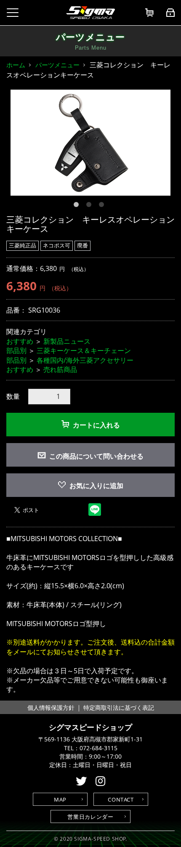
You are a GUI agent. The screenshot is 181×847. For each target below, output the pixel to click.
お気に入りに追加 (96, 485)
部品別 (16, 350)
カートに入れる (96, 425)
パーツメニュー (57, 65)
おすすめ (19, 341)
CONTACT (121, 799)
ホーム (15, 65)
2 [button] (90, 206)
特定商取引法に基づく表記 (118, 708)
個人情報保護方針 (51, 708)
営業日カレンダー (90, 816)
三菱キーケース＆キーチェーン (84, 350)
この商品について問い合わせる (96, 456)
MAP (60, 799)
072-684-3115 (98, 748)
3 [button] (103, 206)
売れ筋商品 (60, 369)
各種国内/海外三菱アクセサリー (85, 360)
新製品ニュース (66, 341)
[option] (90, 143)
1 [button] (78, 206)
